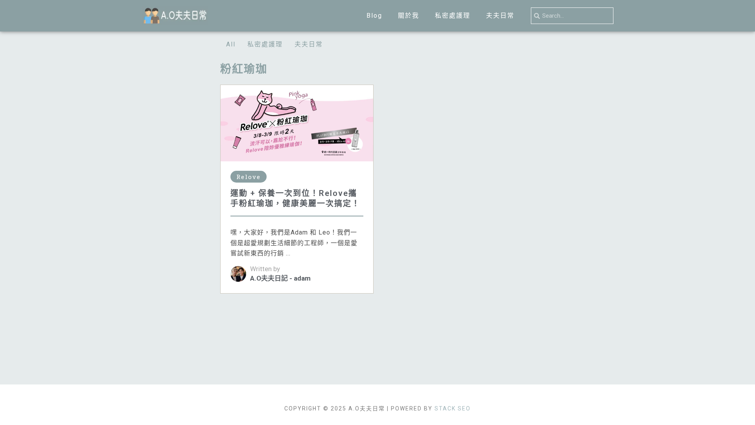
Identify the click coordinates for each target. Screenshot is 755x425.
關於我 (408, 15)
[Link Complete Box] (297, 189)
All (231, 44)
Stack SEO (453, 408)
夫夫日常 (500, 15)
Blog (374, 15)
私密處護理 (452, 15)
